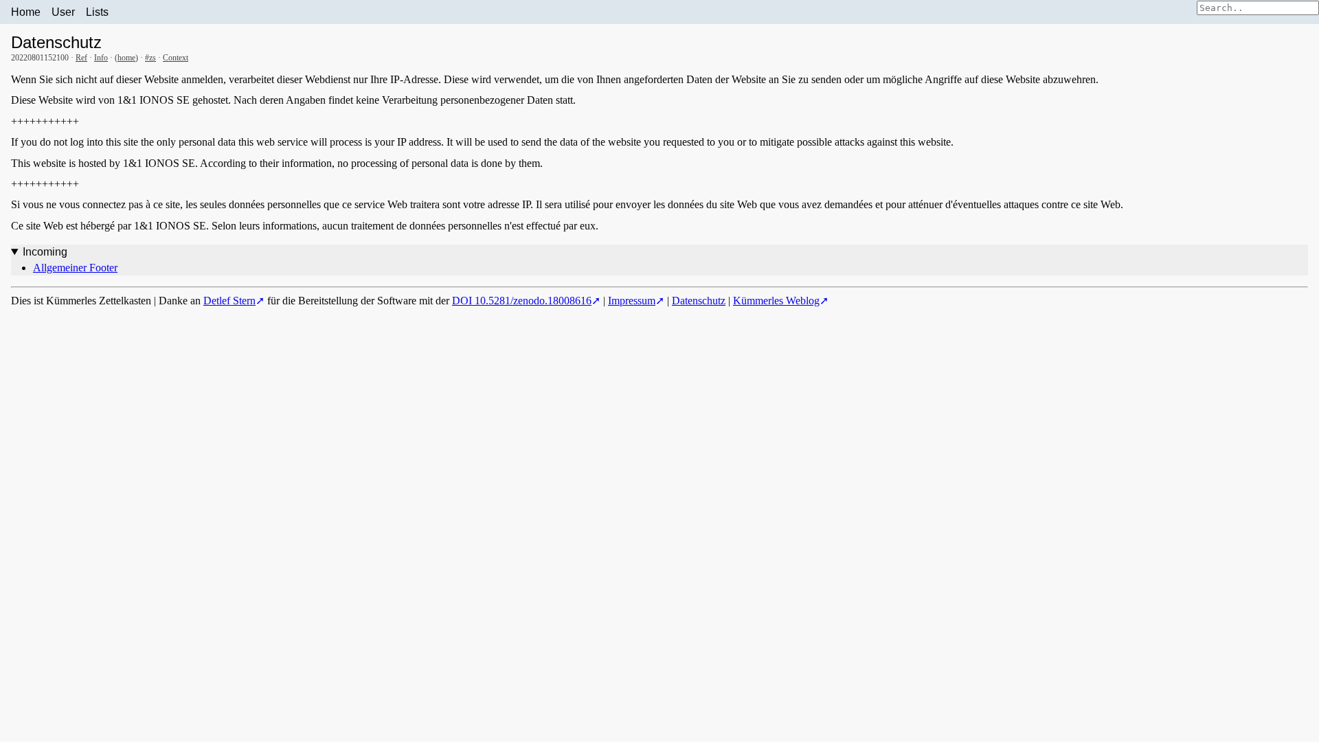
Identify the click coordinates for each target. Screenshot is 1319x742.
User (63, 12)
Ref (81, 58)
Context (175, 58)
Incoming (45, 252)
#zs (150, 58)
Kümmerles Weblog (776, 300)
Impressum (631, 300)
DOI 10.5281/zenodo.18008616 (521, 300)
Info (101, 58)
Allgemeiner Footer (75, 267)
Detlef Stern (229, 300)
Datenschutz (698, 300)
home (126, 58)
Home (26, 12)
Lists (97, 12)
